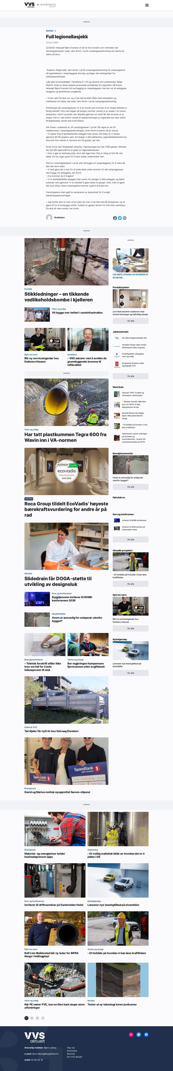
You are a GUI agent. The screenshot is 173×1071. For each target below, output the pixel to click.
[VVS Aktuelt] (29, 5)
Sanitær (50, 30)
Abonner (71, 1053)
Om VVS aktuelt (74, 1057)
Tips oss (71, 1047)
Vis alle (130, 321)
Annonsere (72, 1050)
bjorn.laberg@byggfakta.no (45, 1053)
